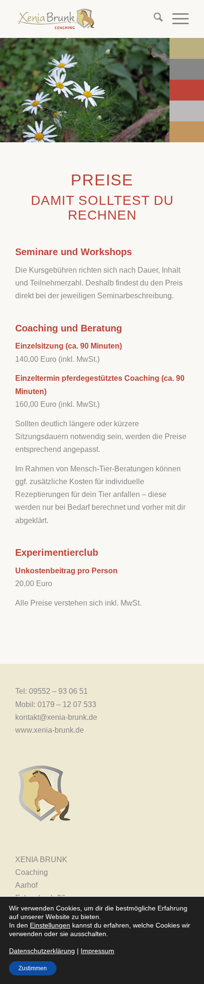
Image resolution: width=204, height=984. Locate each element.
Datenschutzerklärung (42, 951)
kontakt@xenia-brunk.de (56, 717)
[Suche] (153, 19)
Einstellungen (50, 925)
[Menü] (176, 19)
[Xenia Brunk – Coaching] (84, 19)
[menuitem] (153, 19)
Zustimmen (33, 968)
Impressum (97, 951)
